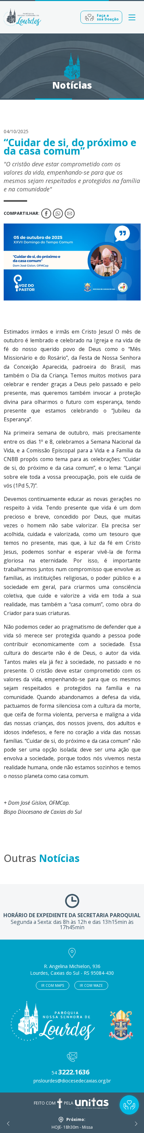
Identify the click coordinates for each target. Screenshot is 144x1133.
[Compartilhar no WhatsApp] (58, 213)
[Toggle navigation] (132, 17)
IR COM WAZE (91, 985)
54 (70, 1072)
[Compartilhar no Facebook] (46, 213)
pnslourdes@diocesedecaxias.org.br (72, 1080)
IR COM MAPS (52, 985)
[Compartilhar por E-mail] (70, 213)
